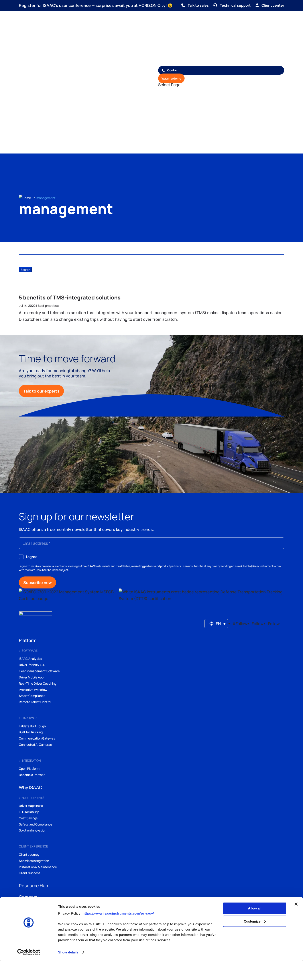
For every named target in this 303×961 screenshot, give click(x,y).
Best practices (48, 305)
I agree (31, 556)
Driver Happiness (31, 805)
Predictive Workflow (33, 690)
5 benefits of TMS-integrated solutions (69, 297)
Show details (68, 952)
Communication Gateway (37, 738)
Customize (252, 921)
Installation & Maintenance (38, 867)
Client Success (29, 873)
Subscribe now (37, 582)
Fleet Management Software (39, 671)
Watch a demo (171, 78)
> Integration (30, 760)
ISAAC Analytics (30, 658)
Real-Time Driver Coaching (37, 683)
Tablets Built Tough (32, 726)
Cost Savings (28, 818)
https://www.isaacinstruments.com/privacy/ (118, 913)
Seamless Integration (34, 861)
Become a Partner (32, 775)
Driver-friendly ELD (32, 665)
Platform (164, 36)
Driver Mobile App (31, 677)
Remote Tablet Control (35, 702)
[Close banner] (296, 904)
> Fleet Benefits (31, 798)
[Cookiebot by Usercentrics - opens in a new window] (28, 952)
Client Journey (29, 854)
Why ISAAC (166, 42)
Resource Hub (168, 49)
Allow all (254, 908)
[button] (216, 623)
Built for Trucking (31, 732)
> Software (28, 650)
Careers (163, 63)
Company (164, 56)
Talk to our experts (41, 391)
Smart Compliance (32, 696)
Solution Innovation (32, 830)
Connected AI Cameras (35, 744)
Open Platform (29, 768)
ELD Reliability (29, 812)
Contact (173, 70)
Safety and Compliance (35, 824)
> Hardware (28, 718)
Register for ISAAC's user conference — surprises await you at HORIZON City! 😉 (96, 5)
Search (62, 147)
